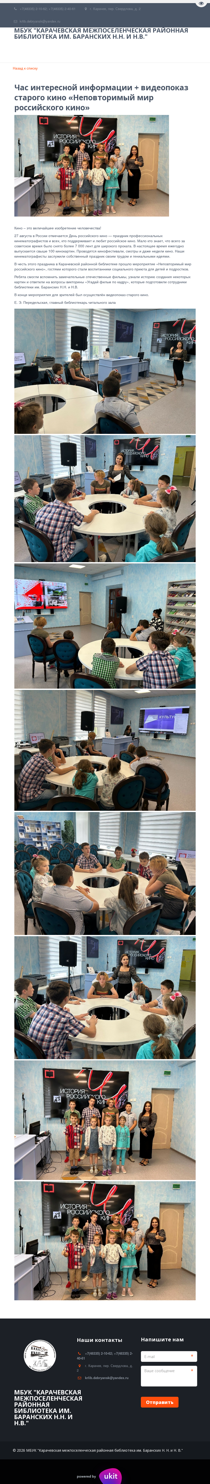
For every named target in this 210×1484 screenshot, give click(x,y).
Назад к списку (25, 68)
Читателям (96, 52)
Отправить (159, 1402)
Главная (25, 52)
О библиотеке (59, 52)
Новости (127, 52)
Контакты (184, 52)
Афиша (155, 52)
